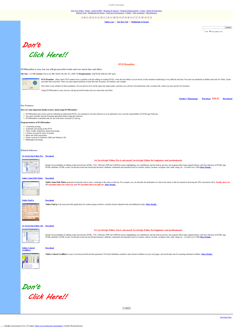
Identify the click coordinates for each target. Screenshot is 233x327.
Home (87, 11)
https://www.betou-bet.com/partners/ (49, 326)
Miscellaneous (151, 13)
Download (227, 98)
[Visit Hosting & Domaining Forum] (45, 60)
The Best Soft (122, 22)
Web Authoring (139, 13)
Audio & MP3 (96, 11)
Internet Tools (81, 13)
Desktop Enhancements (129, 11)
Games (142, 11)
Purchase (206, 98)
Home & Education (154, 11)
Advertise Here (226, 317)
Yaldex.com (109, 22)
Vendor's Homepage (188, 98)
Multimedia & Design (96, 13)
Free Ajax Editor (77, 11)
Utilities (128, 13)
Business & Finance (111, 11)
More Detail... (205, 167)
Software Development (115, 13)
